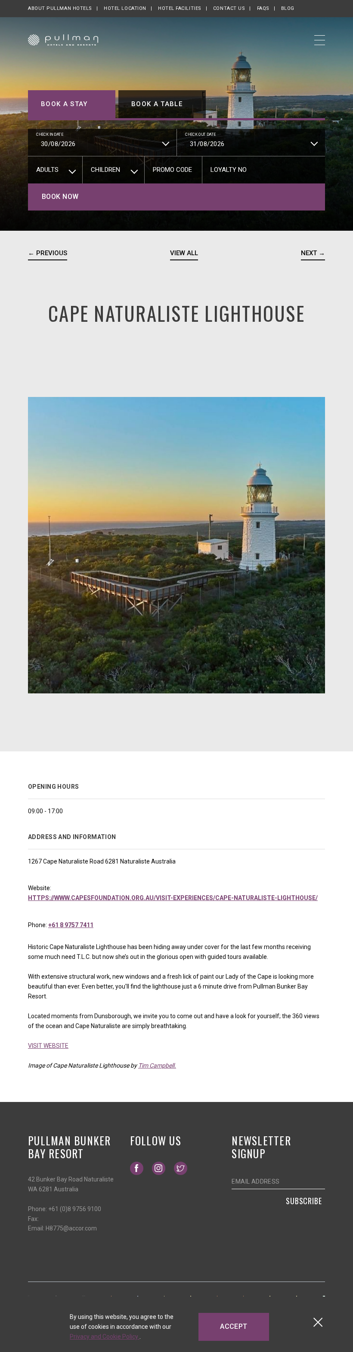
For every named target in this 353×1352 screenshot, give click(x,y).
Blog (287, 8)
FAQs (263, 8)
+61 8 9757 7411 (70, 925)
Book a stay (64, 104)
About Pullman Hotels (60, 8)
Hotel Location (125, 8)
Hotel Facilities (179, 8)
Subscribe (304, 1200)
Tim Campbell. (157, 1065)
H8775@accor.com (71, 1228)
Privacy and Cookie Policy (104, 1336)
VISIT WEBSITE (48, 1045)
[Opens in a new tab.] (29, 1295)
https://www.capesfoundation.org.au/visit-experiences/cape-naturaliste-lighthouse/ (173, 897)
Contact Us (229, 8)
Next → (313, 253)
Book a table (157, 104)
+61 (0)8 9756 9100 (74, 1209)
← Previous (47, 253)
